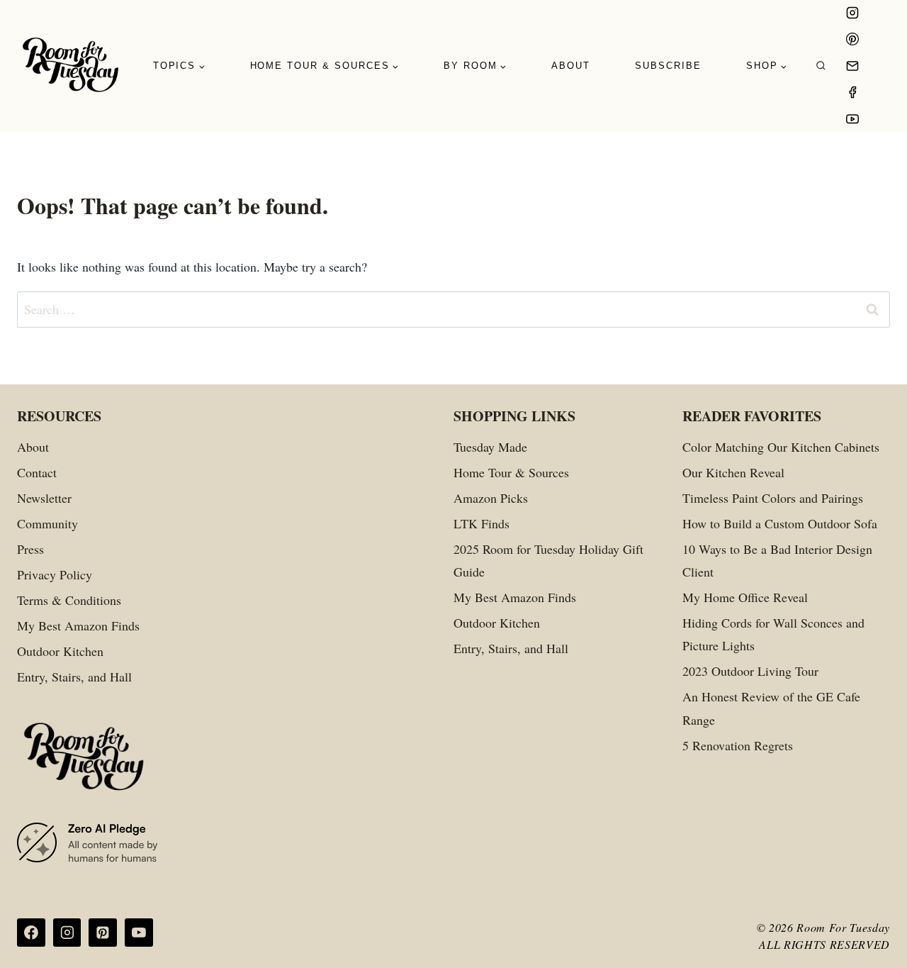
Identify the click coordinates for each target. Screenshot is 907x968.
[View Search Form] (821, 66)
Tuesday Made (490, 446)
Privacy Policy (54, 574)
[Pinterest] (852, 39)
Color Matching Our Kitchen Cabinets (780, 446)
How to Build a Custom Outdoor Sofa (779, 523)
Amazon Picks (491, 497)
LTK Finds (481, 523)
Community (47, 523)
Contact (37, 472)
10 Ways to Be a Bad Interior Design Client (777, 560)
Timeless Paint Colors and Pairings (772, 497)
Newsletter (44, 497)
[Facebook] (852, 92)
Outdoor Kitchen (60, 651)
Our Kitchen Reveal (733, 472)
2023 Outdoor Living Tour (750, 670)
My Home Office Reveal (745, 597)
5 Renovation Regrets (737, 745)
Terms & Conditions (69, 599)
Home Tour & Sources (511, 472)
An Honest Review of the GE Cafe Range (771, 708)
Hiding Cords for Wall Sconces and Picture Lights (773, 634)
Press (30, 548)
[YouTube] (852, 119)
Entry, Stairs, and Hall (74, 676)
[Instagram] (852, 13)
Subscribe (668, 65)
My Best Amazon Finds (78, 625)
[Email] (852, 66)
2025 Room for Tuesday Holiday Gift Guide (548, 560)
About (570, 65)
